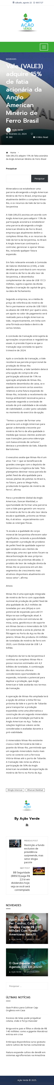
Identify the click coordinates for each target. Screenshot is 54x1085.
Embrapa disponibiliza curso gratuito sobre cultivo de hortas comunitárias (25, 1043)
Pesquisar (11, 168)
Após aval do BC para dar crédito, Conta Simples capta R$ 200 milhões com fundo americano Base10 (25, 927)
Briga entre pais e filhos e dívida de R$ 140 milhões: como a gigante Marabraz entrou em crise (27, 1031)
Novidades (11, 59)
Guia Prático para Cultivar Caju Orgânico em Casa (22, 1009)
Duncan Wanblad (35, 790)
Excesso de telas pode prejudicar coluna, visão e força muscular (23, 1019)
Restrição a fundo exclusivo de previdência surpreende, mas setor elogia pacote (34, 852)
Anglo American (15, 790)
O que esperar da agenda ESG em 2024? (25, 965)
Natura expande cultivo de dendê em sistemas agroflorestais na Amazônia (25, 1054)
